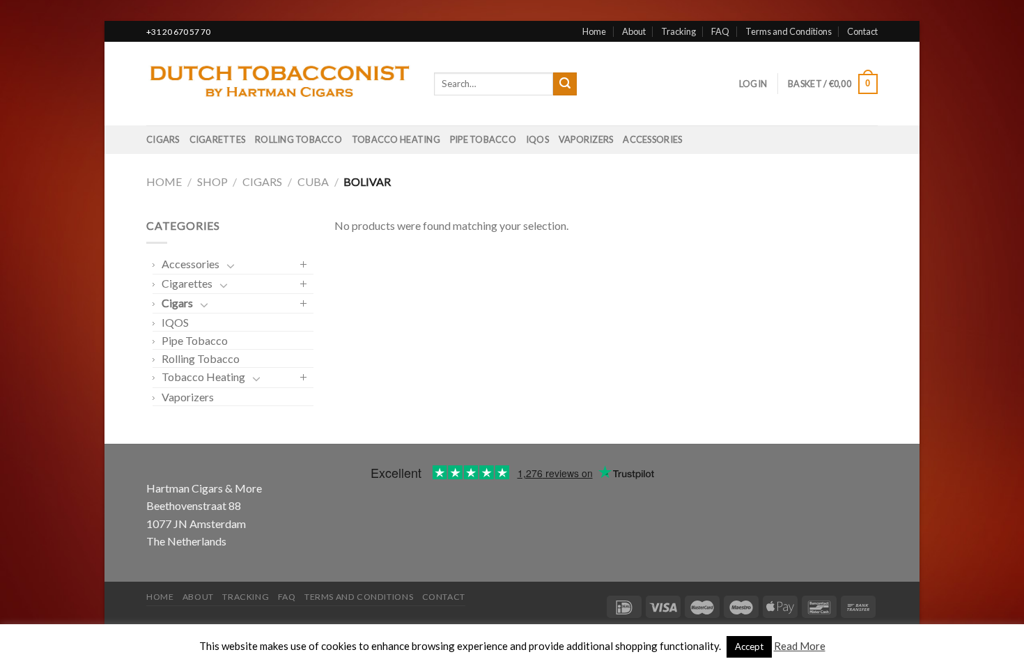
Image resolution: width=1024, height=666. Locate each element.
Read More (799, 646)
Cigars (163, 139)
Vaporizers (586, 139)
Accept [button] (749, 646)
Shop (212, 181)
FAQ (720, 31)
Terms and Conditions (788, 31)
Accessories (652, 139)
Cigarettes (217, 139)
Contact (862, 31)
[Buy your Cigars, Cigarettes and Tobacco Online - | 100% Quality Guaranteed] (279, 84)
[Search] (565, 84)
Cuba (313, 181)
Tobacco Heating (396, 139)
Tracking (678, 31)
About (634, 31)
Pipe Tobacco (483, 139)
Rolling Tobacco (298, 139)
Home (594, 31)
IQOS (537, 139)
